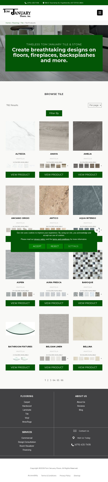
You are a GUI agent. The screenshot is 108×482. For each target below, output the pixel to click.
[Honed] (20, 200)
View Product (20, 174)
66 (62, 380)
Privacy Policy (65, 476)
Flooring (15, 23)
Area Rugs (27, 422)
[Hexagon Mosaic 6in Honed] (24, 230)
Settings (73, 246)
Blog (81, 410)
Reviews (81, 406)
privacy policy (39, 239)
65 (58, 380)
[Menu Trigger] (100, 12)
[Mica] (64, 358)
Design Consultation (27, 442)
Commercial (27, 438)
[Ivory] (64, 230)
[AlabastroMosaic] (87, 264)
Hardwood (27, 406)
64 (54, 380)
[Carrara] (20, 136)
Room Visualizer (27, 446)
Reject (55, 246)
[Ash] (54, 136)
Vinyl (27, 418)
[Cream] (87, 328)
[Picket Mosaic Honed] (64, 294)
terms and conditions (61, 239)
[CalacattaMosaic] (86, 294)
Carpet (27, 402)
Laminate (27, 410)
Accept (37, 246)
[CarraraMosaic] (92, 294)
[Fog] (54, 328)
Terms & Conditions (48, 476)
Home (8, 23)
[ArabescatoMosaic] (81, 294)
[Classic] (54, 200)
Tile (22, 23)
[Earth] (92, 166)
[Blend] (58, 166)
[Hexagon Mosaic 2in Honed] (30, 230)
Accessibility (33, 476)
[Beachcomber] (24, 294)
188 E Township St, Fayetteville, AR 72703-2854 (64, 3)
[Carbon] (87, 136)
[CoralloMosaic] (97, 294)
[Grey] (81, 358)
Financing (27, 450)
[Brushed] (87, 200)
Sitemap (77, 476)
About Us (81, 402)
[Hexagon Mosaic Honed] (58, 294)
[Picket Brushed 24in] (92, 230)
